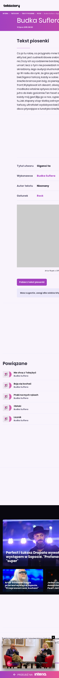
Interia (5, 14)
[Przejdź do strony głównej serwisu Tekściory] (11, 5)
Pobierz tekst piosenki (31, 282)
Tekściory (15, 14)
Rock (39, 14)
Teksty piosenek (28, 14)
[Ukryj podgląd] (53, 637)
